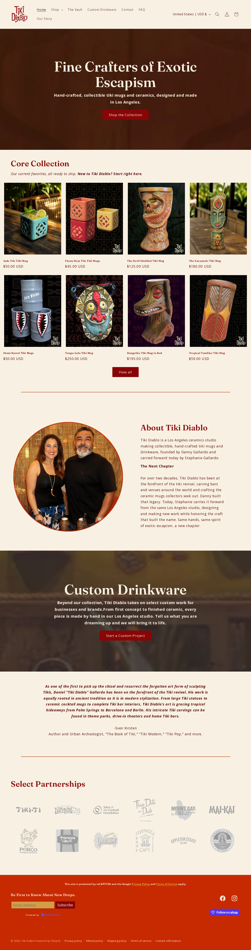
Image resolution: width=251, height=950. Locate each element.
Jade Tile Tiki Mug (15, 260)
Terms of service (141, 941)
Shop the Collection (125, 115)
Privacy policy (73, 941)
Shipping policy (116, 941)
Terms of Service (167, 883)
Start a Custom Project (125, 635)
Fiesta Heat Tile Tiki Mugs (82, 260)
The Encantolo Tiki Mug (205, 260)
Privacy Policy (141, 883)
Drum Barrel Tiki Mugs (18, 353)
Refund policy (94, 941)
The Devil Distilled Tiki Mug (145, 260)
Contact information (168, 941)
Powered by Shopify (47, 941)
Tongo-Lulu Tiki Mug (79, 353)
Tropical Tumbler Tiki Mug (207, 353)
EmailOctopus (52, 915)
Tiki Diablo (28, 941)
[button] (57, 9)
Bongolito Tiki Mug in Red (144, 353)
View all (125, 372)
